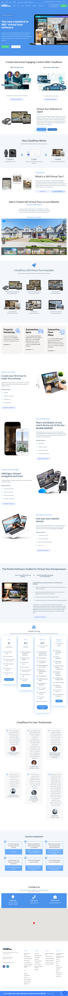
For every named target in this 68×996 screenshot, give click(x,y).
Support (57, 959)
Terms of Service (59, 974)
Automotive (37, 959)
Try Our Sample (52, 129)
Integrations (58, 968)
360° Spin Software (27, 956)
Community (58, 961)
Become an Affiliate (27, 980)
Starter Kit (26, 973)
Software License (59, 972)
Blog (57, 963)
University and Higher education (38, 967)
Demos (57, 970)
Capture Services (27, 960)
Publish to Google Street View (49, 954)
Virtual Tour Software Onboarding (59, 954)
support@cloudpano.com (54, 902)
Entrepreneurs (37, 962)
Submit (62, 993)
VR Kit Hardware (27, 975)
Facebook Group (59, 967)
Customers (26, 977)
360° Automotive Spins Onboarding (60, 957)
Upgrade (64, 5)
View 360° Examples (58, 191)
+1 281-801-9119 (50, 1)
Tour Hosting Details (27, 979)
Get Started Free (54, 5)
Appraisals (36, 969)
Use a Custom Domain (49, 962)
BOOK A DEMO (15, 46)
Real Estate (37, 953)
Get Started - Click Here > (16, 99)
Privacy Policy (58, 976)
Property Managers (38, 955)
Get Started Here (9, 679)
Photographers (37, 957)
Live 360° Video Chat (49, 956)
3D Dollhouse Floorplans (49, 964)
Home (14, 5)
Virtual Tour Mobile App (28, 964)
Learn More (59, 701)
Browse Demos (41, 129)
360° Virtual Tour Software (27, 954)
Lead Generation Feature (49, 958)
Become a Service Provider (27, 983)
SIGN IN (64, 1)
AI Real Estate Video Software (27, 966)
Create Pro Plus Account (42, 707)
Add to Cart (28, 5)
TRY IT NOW (5, 46)
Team (18, 5)
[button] (58, 1)
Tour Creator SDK (27, 962)
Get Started (42, 191)
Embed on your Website (49, 960)
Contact (22, 5)
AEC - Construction (38, 964)
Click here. (49, 124)
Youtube (57, 965)
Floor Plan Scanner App (28, 958)
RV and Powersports (38, 960)
